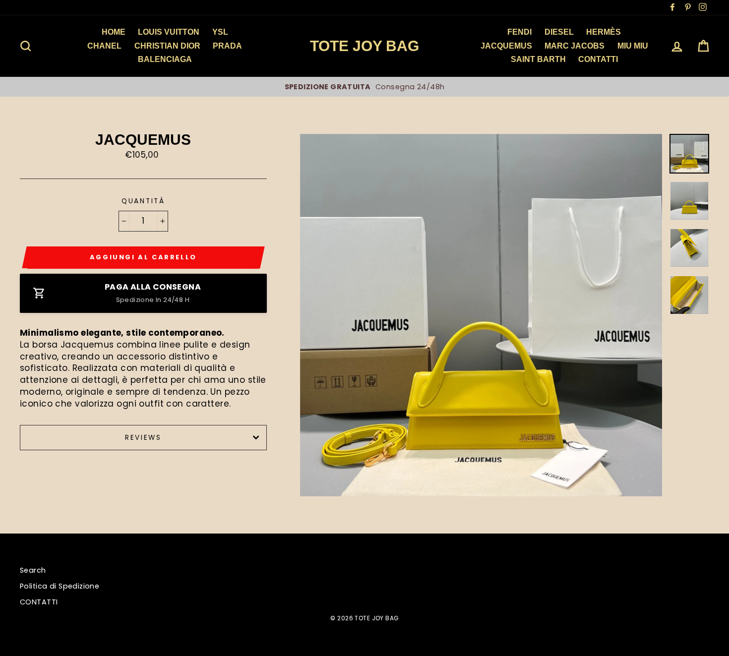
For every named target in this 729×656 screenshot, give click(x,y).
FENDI (519, 32)
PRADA (227, 46)
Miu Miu (632, 46)
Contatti (598, 59)
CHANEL (104, 46)
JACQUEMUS (506, 46)
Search (33, 570)
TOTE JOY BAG (364, 46)
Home (113, 32)
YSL (220, 32)
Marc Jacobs (575, 46)
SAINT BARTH (538, 59)
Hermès (603, 32)
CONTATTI (39, 602)
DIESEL (559, 32)
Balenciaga (165, 59)
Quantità (143, 201)
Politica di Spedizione (59, 586)
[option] (364, 87)
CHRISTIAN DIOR (167, 46)
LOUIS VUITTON (168, 32)
